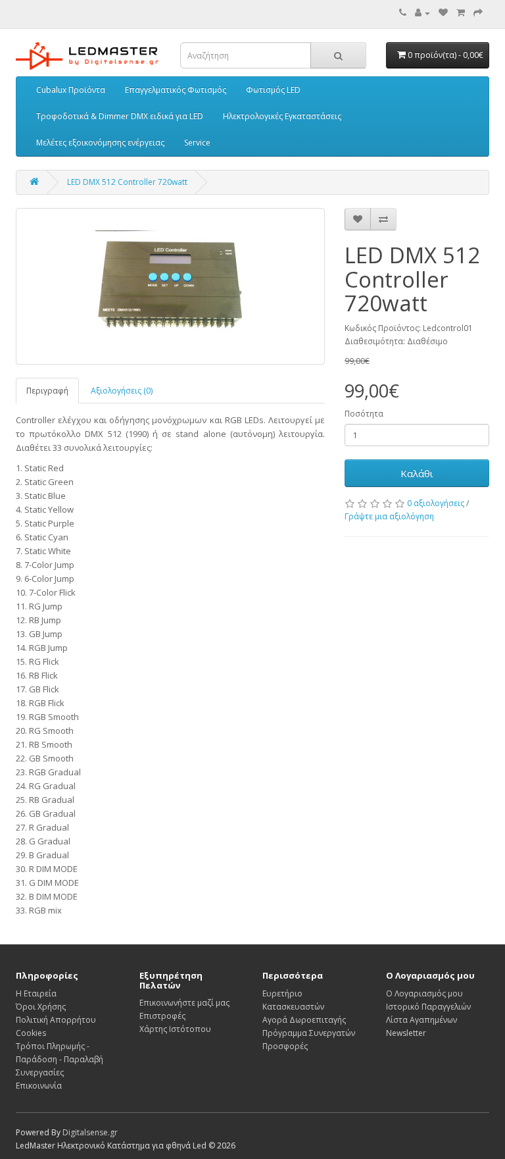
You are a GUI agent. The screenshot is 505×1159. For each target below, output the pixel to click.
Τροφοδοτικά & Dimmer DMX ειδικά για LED (119, 116)
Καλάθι (416, 473)
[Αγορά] (478, 12)
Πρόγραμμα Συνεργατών (308, 1033)
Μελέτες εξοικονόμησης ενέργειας (100, 142)
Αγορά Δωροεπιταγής (304, 1019)
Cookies (31, 1033)
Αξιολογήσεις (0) (122, 390)
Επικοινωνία (39, 1085)
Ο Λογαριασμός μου (424, 993)
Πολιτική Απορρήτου (56, 1019)
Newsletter (406, 1033)
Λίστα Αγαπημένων (421, 1019)
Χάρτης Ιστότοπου (175, 1029)
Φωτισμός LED (273, 89)
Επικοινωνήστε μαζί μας (184, 1002)
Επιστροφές (162, 1015)
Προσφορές (285, 1046)
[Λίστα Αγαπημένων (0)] (443, 12)
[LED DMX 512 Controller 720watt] (170, 286)
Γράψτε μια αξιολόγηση (389, 516)
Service (197, 142)
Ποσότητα (364, 413)
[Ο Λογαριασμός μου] (422, 12)
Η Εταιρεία (36, 993)
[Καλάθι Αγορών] (460, 12)
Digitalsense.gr (90, 1132)
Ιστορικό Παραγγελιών (428, 1006)
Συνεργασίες (40, 1072)
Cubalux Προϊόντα (70, 89)
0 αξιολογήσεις (435, 503)
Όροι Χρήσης (41, 1006)
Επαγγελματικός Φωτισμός (175, 89)
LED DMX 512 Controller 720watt (127, 182)
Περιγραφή (47, 390)
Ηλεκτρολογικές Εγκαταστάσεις (282, 116)
